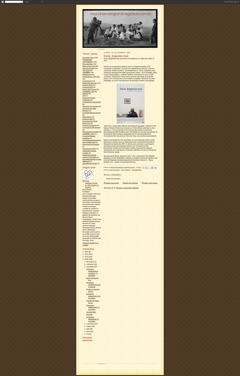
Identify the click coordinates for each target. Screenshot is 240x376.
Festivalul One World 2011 (91, 102)
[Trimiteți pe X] (149, 167)
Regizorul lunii (87, 119)
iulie (88, 329)
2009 (87, 259)
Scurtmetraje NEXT (89, 149)
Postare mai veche (150, 183)
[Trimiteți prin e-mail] (143, 167)
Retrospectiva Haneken (90, 144)
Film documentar (88, 68)
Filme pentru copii (88, 66)
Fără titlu (89, 315)
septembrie (90, 324)
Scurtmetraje (87, 81)
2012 (87, 252)
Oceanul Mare (91, 312)
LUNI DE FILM (87, 85)
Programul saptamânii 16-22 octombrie (93, 296)
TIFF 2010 (85, 70)
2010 (87, 257)
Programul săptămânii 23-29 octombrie (93, 285)
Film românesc (87, 64)
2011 (87, 254)
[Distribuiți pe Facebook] (152, 167)
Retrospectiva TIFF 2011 (91, 77)
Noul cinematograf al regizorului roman (92, 184)
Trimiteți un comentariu (113, 178)
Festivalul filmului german (91, 113)
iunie (88, 331)
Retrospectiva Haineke (90, 132)
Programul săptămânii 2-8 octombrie (92, 319)
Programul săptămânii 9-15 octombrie (93, 308)
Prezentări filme (88, 58)
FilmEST (85, 94)
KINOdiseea (86, 75)
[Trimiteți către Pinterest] (155, 167)
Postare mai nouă (111, 183)
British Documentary (89, 83)
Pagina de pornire (130, 183)
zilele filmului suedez (89, 163)
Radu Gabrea (87, 117)
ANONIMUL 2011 (88, 134)
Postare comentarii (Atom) (127, 188)
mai (88, 334)
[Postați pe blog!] (146, 167)
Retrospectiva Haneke (90, 106)
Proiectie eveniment (89, 125)
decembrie (90, 262)
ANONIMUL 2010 (88, 92)
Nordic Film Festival (89, 89)
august (89, 326)
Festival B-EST (87, 87)
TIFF (84, 96)
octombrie (90, 267)
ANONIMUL (86, 72)
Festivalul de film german (91, 128)
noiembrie (90, 264)
